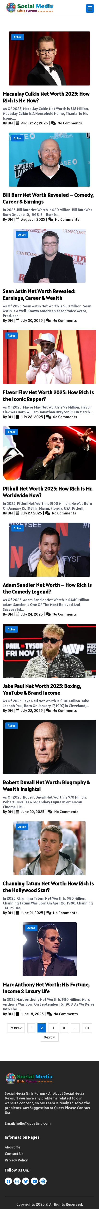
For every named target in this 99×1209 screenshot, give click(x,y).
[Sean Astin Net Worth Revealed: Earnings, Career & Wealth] (49, 256)
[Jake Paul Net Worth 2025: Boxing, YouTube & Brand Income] (49, 651)
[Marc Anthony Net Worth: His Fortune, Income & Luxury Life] (50, 949)
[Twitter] (26, 1181)
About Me (12, 1147)
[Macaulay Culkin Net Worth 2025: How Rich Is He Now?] (49, 58)
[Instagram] (17, 1181)
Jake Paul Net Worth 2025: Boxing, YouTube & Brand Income (42, 689)
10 (87, 1028)
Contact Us (14, 1153)
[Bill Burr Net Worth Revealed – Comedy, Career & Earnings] (49, 160)
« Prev (16, 1028)
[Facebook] (9, 1181)
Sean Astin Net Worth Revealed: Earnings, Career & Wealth (39, 294)
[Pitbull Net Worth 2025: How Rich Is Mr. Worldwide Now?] (49, 453)
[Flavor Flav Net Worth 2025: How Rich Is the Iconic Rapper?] (49, 357)
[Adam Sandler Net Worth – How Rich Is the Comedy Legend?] (49, 550)
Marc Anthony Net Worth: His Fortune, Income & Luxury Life (46, 988)
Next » (50, 1037)
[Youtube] (35, 1181)
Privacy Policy (16, 1160)
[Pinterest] (43, 1181)
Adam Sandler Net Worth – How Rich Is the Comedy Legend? (47, 588)
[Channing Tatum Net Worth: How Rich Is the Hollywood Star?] (49, 848)
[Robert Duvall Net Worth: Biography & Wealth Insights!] (49, 747)
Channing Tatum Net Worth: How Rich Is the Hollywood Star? (48, 886)
